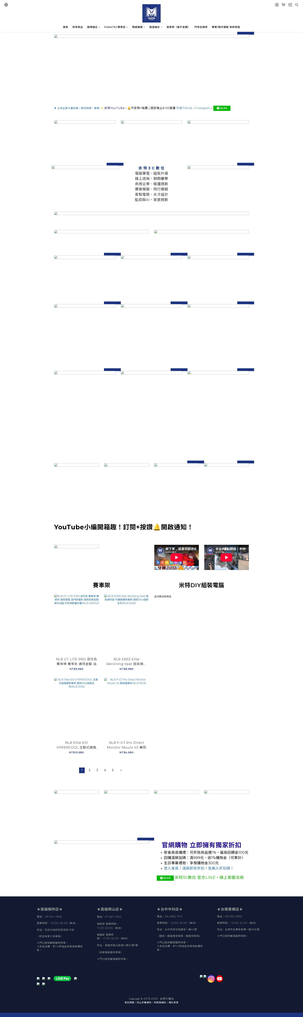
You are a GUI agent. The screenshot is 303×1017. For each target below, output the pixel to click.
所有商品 (77, 27)
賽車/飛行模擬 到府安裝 (226, 27)
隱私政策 (174, 1002)
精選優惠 (137, 27)
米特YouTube (114, 108)
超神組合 (92, 27)
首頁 (65, 27)
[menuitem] (82, 770)
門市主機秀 (201, 27)
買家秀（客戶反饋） (178, 27)
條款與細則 (160, 1002)
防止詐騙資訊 (144, 1002)
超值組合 (154, 27)
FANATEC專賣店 (115, 27)
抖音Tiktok (184, 108)
